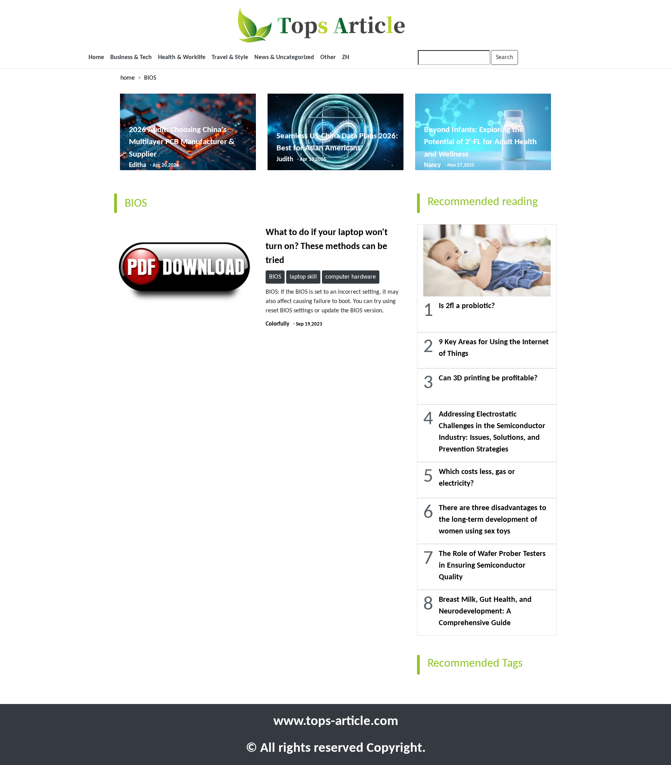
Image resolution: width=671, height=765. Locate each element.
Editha (137, 165)
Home (96, 57)
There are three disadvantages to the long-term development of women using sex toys (492, 519)
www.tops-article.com (335, 721)
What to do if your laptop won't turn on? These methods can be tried (327, 246)
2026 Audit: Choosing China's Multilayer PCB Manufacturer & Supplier (182, 142)
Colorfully (277, 324)
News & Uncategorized (284, 57)
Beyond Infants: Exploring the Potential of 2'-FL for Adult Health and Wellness (480, 142)
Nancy (432, 165)
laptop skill (303, 277)
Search (504, 57)
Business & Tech (131, 57)
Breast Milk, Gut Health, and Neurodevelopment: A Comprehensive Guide (485, 611)
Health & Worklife (181, 57)
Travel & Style (230, 57)
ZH (345, 57)
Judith (284, 159)
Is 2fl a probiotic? (467, 306)
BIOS (150, 78)
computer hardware (350, 277)
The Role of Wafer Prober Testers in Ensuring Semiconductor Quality (492, 565)
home (127, 78)
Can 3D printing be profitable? (488, 378)
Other (328, 57)
